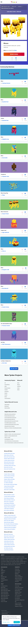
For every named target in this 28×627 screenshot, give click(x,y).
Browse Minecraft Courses (10, 415)
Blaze (15, 50)
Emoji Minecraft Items (9, 541)
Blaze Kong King (4, 193)
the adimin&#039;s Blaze (6, 323)
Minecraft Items (4, 596)
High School (17, 593)
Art (5, 382)
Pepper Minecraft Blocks (9, 506)
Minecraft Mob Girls (8, 481)
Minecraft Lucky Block (9, 501)
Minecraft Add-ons (5, 595)
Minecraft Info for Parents (10, 426)
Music (6, 396)
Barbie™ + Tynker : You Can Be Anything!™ (13, 434)
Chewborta (3, 174)
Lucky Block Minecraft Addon (10, 517)
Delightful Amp (5, 139)
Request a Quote (18, 606)
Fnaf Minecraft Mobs (8, 477)
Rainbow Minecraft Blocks (9, 505)
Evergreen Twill (5, 269)
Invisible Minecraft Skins (9, 453)
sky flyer (3, 342)
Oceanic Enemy (5, 307)
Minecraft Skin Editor (5, 590)
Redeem (17, 573)
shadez (2, 118)
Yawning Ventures (6, 83)
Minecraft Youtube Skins (9, 457)
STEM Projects (18, 604)
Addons (20, 6)
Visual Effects (7, 384)
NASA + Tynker (7, 437)
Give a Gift (17, 572)
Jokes (6, 386)
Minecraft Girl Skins (8, 467)
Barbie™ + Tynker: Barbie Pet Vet (11, 435)
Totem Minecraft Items (9, 543)
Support (3, 572)
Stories (6, 394)
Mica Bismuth (5, 288)
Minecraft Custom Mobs (9, 489)
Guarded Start (5, 101)
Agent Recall (7, 404)
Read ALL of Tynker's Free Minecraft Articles (13, 427)
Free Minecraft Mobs (8, 487)
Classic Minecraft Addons (9, 529)
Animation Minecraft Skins (10, 465)
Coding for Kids (6, 6)
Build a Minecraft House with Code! (11, 421)
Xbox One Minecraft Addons (10, 525)
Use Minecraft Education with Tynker (12, 424)
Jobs (2, 575)
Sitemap (3, 578)
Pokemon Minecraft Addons (10, 527)
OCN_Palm (4, 363)
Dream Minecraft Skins (9, 463)
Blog (2, 569)
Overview (17, 569)
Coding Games (4, 586)
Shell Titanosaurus (6, 344)
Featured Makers (19, 576)
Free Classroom (18, 589)
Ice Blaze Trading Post (6, 361)
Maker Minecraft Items (9, 537)
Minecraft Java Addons (9, 522)
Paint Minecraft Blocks (9, 498)
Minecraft (14, 6)
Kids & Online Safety (5, 614)
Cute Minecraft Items (8, 549)
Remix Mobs (14, 54)
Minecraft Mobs (4, 592)
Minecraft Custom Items (9, 536)
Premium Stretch (6, 325)
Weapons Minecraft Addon (10, 518)
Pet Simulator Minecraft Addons (11, 524)
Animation (7, 391)
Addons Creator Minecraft (9, 515)
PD (15, 601)
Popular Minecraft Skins (9, 458)
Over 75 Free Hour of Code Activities (11, 440)
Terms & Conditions (5, 612)
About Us (3, 570)
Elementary (17, 590)
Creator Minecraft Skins (9, 460)
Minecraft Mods (4, 598)
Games (6, 393)
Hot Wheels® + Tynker (9, 439)
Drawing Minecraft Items (9, 546)
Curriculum (17, 570)
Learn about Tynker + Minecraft (14, 11)
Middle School (18, 592)
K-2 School (17, 596)
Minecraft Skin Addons (9, 520)
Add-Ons (19, 386)
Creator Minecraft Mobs (9, 474)
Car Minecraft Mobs (8, 482)
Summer (17, 581)
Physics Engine (7, 388)
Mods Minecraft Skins (9, 455)
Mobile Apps (4, 576)
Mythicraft (7, 406)
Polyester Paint (5, 176)
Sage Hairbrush (5, 232)
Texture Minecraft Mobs (9, 475)
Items (18, 388)
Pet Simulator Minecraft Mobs (10, 484)
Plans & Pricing (18, 578)
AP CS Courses (18, 595)
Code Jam (3, 600)
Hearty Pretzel (5, 213)
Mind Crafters (7, 407)
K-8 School (17, 598)
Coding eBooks (4, 580)
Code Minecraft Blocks (9, 508)
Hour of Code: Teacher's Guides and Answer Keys (14, 442)
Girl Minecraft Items (8, 548)
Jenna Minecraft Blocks (9, 510)
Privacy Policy (5, 613)
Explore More (14, 368)
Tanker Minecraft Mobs (9, 486)
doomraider (4, 157)
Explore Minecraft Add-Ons (10, 419)
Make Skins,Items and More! (10, 414)
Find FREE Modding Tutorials (10, 422)
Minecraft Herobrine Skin (9, 469)
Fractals (6, 389)
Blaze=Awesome (4, 211)
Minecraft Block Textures (9, 499)
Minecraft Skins (4, 589)
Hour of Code (4, 601)
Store (2, 581)
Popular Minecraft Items (9, 539)
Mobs (18, 389)
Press (2, 573)
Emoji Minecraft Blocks (9, 503)
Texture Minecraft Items (9, 544)
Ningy (3, 195)
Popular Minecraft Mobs (9, 479)
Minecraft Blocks (4, 593)
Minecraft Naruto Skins (9, 462)
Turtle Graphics (7, 398)
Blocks (18, 384)
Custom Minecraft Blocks (9, 496)
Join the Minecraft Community (10, 417)
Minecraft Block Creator (9, 494)
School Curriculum (19, 587)
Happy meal (3, 230)
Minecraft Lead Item (8, 534)
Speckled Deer (5, 120)
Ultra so (4, 251)
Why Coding (17, 575)
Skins (18, 382)
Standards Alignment (19, 600)
